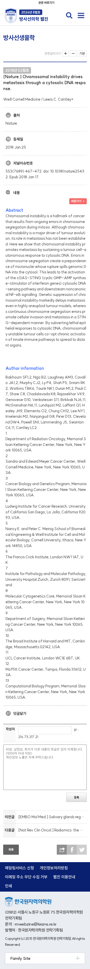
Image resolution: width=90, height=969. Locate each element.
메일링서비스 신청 (19, 867)
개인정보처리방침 (54, 867)
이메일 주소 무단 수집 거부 (26, 876)
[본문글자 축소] (73, 53)
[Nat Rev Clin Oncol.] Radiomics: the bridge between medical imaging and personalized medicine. (51, 830)
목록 (11, 849)
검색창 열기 (69, 15)
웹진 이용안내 (64, 876)
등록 (76, 797)
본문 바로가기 (46, 2)
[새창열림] (28, 899)
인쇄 (8, 885)
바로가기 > (78, 201)
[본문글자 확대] (65, 53)
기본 (82, 53)
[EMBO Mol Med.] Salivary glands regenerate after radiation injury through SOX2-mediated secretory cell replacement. (51, 816)
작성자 (10, 729)
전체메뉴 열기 (81, 15)
